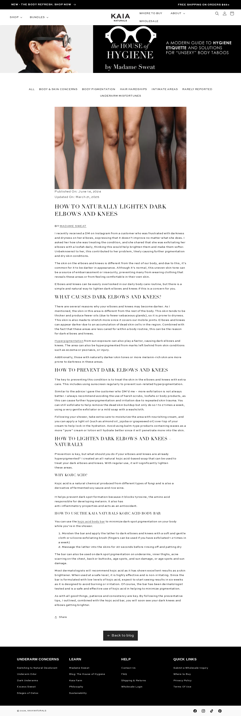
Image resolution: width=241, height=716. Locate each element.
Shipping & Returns (133, 680)
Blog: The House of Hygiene (87, 674)
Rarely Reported (197, 89)
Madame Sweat (79, 668)
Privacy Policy (182, 680)
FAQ (124, 674)
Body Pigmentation (98, 89)
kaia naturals (37, 711)
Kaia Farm (75, 680)
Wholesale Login (132, 687)
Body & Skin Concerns (58, 89)
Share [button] (63, 617)
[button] (16, 17)
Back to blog (123, 635)
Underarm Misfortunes (120, 96)
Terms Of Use (182, 687)
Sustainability (78, 693)
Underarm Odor (27, 674)
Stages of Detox (27, 693)
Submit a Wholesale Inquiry (190, 668)
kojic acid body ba (91, 521)
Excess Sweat (26, 687)
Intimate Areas (165, 89)
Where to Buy (182, 674)
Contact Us (128, 668)
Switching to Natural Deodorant (37, 668)
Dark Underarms (27, 680)
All (32, 89)
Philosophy (76, 687)
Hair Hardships (133, 89)
